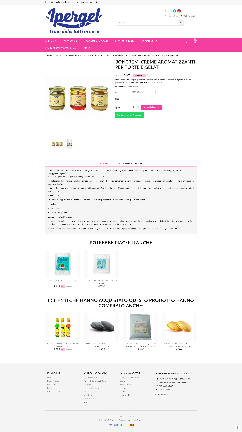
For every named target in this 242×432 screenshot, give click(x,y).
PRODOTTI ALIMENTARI (96, 41)
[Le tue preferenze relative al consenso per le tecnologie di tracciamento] (237, 427)
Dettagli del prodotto (130, 164)
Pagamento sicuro (91, 388)
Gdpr (131, 416)
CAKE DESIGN (70, 41)
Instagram (179, 10)
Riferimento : (120, 87)
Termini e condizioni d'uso (95, 381)
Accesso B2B (89, 399)
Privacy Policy (161, 394)
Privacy (111, 416)
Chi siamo (50, 41)
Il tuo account (130, 373)
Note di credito (127, 385)
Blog (85, 402)
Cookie (122, 416)
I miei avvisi (125, 395)
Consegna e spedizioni (93, 377)
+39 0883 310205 (188, 16)
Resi (85, 392)
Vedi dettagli (63, 280)
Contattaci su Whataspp (131, 115)
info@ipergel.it (165, 389)
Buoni (122, 392)
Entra (49, 388)
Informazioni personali (129, 377)
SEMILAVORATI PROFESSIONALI (61, 48)
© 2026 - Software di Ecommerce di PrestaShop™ (121, 420)
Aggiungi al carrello (152, 107)
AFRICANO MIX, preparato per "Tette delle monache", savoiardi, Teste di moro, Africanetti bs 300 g (140, 346)
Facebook (174, 10)
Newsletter (88, 395)
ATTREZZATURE (149, 41)
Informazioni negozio (171, 374)
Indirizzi (123, 388)
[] (181, 22)
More (87, 48)
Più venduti (52, 385)
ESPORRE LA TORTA (124, 41)
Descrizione (106, 164)
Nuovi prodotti (53, 381)
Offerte (50, 377)
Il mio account (53, 392)
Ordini (122, 381)
